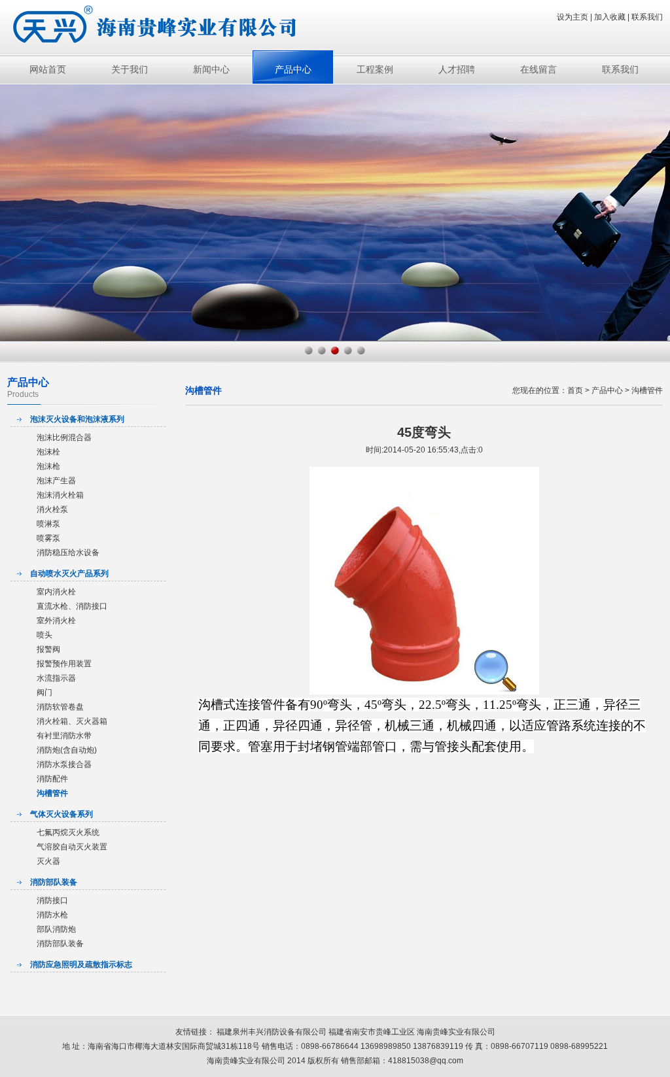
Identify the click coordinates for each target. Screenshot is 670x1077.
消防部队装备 (53, 882)
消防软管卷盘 (60, 706)
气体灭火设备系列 (61, 814)
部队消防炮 (56, 929)
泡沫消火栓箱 (60, 495)
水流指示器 (56, 678)
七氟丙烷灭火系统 (68, 832)
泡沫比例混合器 (64, 437)
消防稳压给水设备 (68, 552)
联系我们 (647, 17)
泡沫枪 (48, 466)
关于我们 (129, 69)
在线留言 (538, 69)
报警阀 (48, 649)
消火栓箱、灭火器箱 (72, 721)
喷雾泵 (48, 538)
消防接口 (52, 900)
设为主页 (572, 17)
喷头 (44, 635)
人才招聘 (456, 69)
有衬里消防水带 (64, 735)
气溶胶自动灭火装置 (72, 846)
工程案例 (375, 69)
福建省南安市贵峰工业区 (372, 1031)
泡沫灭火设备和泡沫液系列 (77, 419)
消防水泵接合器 (64, 764)
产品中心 (293, 69)
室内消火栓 (56, 591)
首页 (575, 390)
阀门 (44, 692)
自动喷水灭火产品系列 (69, 573)
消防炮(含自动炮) (67, 750)
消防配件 (52, 778)
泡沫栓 (48, 451)
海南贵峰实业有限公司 (456, 1031)
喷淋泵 (48, 523)
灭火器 (48, 861)
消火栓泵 (52, 509)
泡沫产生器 (56, 480)
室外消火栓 (56, 620)
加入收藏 (610, 17)
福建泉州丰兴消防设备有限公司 (271, 1031)
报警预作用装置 (64, 663)
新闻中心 (211, 69)
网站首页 (47, 69)
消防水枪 (52, 914)
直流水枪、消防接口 (72, 606)
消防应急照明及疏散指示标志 (81, 964)
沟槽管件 (52, 793)
